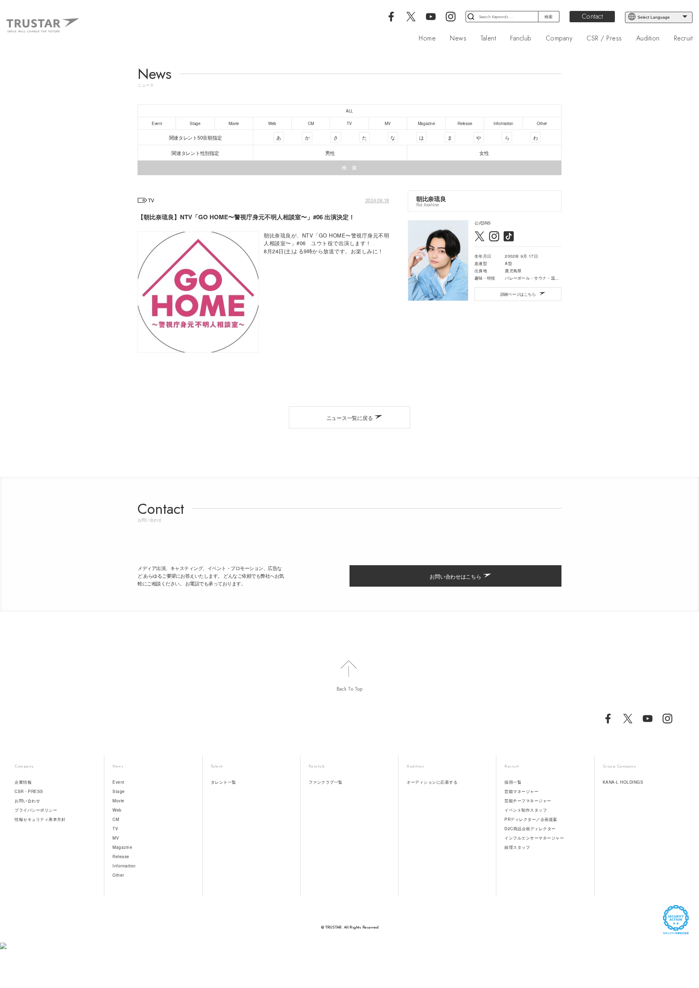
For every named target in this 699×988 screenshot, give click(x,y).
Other (118, 875)
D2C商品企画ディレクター (530, 828)
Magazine (122, 847)
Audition (648, 38)
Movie (118, 801)
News (458, 38)
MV (115, 838)
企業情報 (23, 782)
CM (115, 819)
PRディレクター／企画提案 (530, 819)
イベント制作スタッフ (525, 810)
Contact (592, 16)
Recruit (683, 38)
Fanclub (521, 38)
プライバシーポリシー (36, 810)
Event (118, 782)
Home (427, 38)
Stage (118, 791)
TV (115, 828)
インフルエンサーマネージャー (534, 838)
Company (559, 38)
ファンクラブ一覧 (326, 782)
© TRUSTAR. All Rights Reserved (350, 927)
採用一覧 (512, 782)
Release (120, 856)
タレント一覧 (223, 782)
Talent (488, 38)
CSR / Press (604, 38)
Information (124, 866)
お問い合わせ (27, 801)
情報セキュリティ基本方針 (40, 819)
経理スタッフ (517, 847)
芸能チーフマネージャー (527, 801)
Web (117, 810)
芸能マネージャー (521, 791)
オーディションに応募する (432, 782)
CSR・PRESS (29, 791)
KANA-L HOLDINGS (623, 782)
